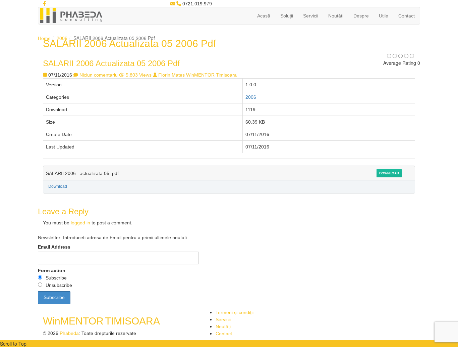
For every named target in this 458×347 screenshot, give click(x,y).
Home (44, 38)
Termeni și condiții (234, 312)
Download (389, 173)
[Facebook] (44, 3)
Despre (361, 15)
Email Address (54, 247)
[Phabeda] (71, 15)
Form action (51, 270)
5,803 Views (139, 75)
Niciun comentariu (98, 75)
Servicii (310, 15)
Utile (383, 15)
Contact (406, 15)
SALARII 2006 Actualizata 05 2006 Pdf (111, 63)
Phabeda (69, 333)
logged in (80, 222)
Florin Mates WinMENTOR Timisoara (197, 75)
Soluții (286, 15)
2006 (62, 38)
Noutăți (335, 15)
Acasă (263, 15)
